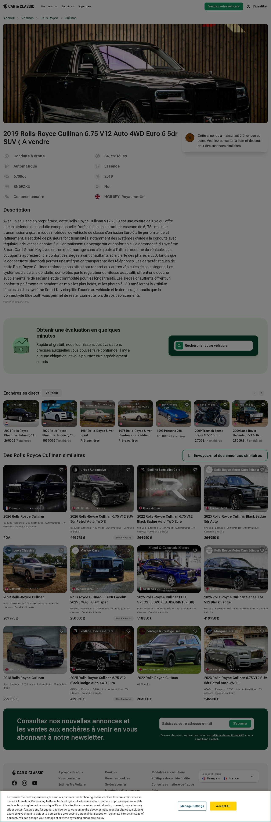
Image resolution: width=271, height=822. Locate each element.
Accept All (223, 806)
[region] (135, 806)
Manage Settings (192, 806)
